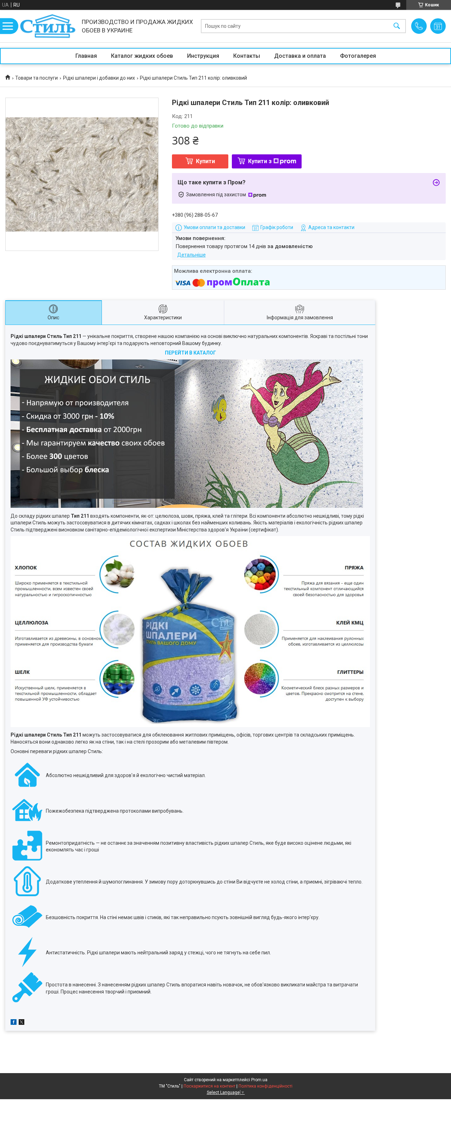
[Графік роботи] (438, 26)
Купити (205, 161)
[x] (21, 1023)
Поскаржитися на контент (209, 1086)
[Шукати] (396, 26)
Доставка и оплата (300, 56)
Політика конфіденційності (265, 1086)
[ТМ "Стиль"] (47, 26)
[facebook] (14, 1023)
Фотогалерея (358, 56)
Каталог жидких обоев (142, 56)
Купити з (260, 161)
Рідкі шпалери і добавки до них (99, 78)
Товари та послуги (36, 78)
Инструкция (203, 56)
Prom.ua (259, 1079)
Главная (86, 56)
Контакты (246, 56)
